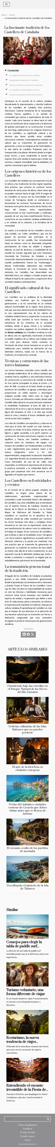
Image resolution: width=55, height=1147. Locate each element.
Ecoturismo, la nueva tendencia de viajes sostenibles (22, 1042)
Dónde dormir (27, 1132)
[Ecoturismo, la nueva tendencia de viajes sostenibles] (27, 1022)
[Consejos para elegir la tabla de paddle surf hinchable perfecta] (27, 926)
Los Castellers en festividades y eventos (24, 89)
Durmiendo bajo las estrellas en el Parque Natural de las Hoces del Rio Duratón (27, 689)
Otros (12, 15)
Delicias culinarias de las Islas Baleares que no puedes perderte (28, 729)
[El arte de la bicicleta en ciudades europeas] (27, 750)
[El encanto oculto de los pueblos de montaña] (27, 832)
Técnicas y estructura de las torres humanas (26, 85)
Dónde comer (27, 1136)
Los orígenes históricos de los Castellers (24, 75)
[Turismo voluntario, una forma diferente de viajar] (27, 974)
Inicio (4, 15)
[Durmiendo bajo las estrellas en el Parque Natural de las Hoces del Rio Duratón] (27, 669)
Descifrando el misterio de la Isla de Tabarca (27, 887)
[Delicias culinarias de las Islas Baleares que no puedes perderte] (27, 710)
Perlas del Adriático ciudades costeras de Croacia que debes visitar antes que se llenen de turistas (27, 809)
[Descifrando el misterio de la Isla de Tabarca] (27, 869)
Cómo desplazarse (27, 1125)
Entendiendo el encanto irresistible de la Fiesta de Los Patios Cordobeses (26, 1089)
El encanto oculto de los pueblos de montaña (27, 849)
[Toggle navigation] (6, 4)
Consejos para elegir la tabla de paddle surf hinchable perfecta (24, 946)
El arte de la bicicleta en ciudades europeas (27, 768)
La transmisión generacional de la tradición (25, 94)
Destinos (27, 1128)
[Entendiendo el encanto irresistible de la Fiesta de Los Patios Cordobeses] (27, 1070)
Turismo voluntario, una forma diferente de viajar (25, 992)
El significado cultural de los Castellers (24, 80)
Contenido (13, 71)
